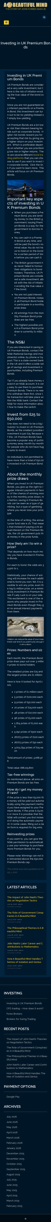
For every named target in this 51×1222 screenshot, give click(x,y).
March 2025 (13, 1200)
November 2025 (15, 1158)
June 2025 (12, 1185)
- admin (20, 904)
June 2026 (12, 1122)
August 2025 (13, 1174)
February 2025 (14, 1206)
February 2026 (14, 1143)
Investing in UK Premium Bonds (24, 1003)
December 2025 (15, 1153)
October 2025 (14, 1164)
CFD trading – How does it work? (25, 1008)
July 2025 (12, 1179)
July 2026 (12, 1116)
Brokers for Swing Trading (21, 1019)
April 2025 (12, 1195)
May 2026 (12, 1127)
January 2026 (14, 1148)
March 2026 (13, 1137)
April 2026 (12, 1132)
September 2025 (16, 1169)
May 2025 (12, 1190)
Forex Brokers (14, 1013)
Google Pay (13, 1096)
